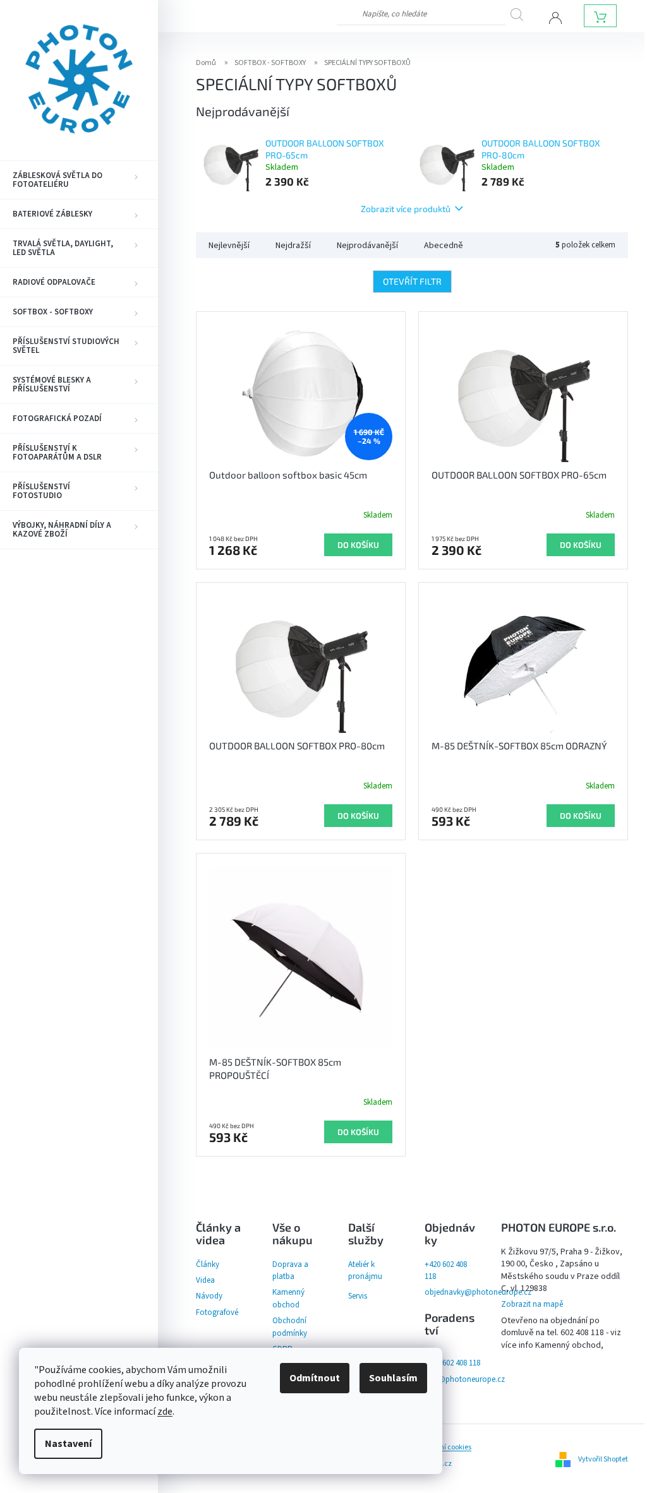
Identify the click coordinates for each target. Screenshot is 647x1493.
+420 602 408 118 (452, 1363)
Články (207, 1264)
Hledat (521, 14)
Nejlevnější (229, 245)
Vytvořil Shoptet (603, 1459)
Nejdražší (293, 245)
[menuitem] (79, 180)
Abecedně (443, 245)
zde (164, 1412)
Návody (209, 1296)
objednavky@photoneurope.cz (478, 1292)
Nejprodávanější (367, 245)
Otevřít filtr (412, 281)
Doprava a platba (290, 1270)
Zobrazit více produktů (405, 208)
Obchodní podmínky (289, 1326)
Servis (357, 1296)
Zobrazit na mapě (532, 1304)
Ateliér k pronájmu (365, 1270)
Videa (205, 1280)
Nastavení (68, 1444)
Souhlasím (393, 1378)
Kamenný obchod (288, 1298)
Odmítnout (314, 1378)
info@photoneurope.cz (465, 1379)
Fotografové (217, 1312)
